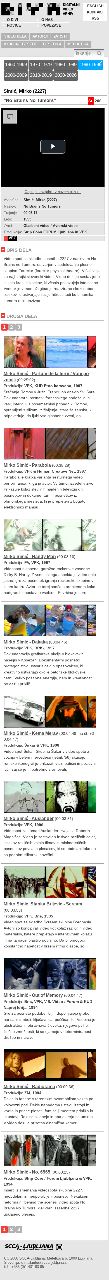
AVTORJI (40, 36)
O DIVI (12, 20)
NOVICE (14, 25)
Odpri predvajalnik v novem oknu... (53, 192)
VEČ (12, 238)
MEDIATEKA (78, 44)
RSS (95, 18)
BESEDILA (52, 44)
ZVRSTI (60, 36)
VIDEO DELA (15, 36)
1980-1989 (66, 64)
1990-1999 (90, 64)
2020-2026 (66, 75)
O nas (47, 20)
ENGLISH (95, 6)
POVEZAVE (51, 25)
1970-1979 (41, 64)
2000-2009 (16, 75)
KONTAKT (95, 12)
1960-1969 (16, 64)
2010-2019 (41, 75)
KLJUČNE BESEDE (20, 44)
